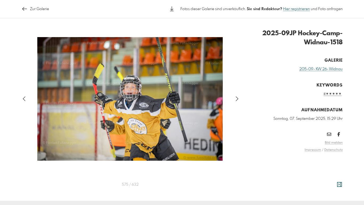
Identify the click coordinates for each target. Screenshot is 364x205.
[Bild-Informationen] (339, 184)
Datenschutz (333, 150)
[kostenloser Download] (172, 9)
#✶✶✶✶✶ (332, 94)
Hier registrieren (296, 9)
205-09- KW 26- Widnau (321, 69)
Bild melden (334, 142)
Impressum (313, 150)
